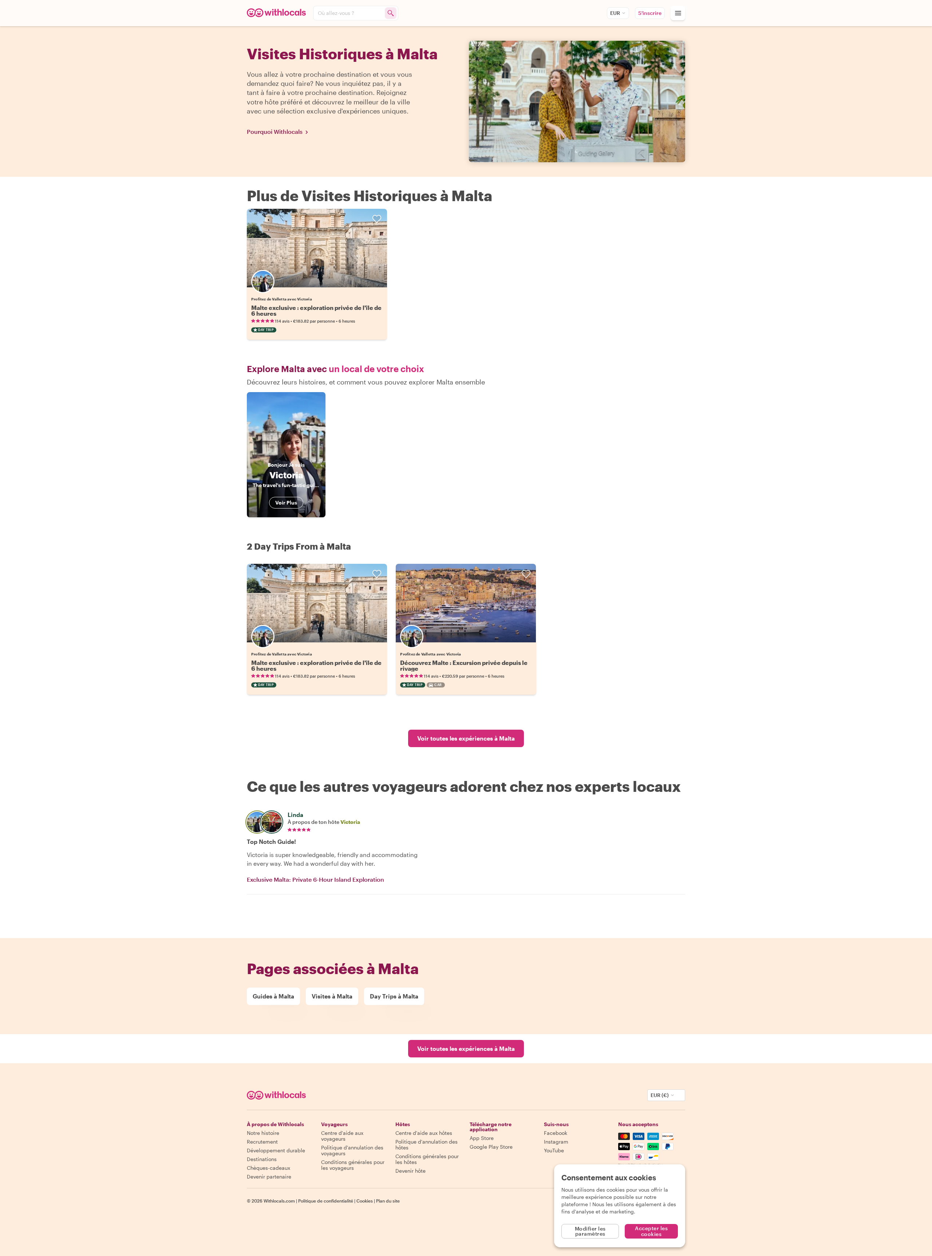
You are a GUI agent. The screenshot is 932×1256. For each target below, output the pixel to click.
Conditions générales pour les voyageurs (352, 1165)
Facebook (555, 1133)
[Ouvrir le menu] (678, 13)
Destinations (262, 1159)
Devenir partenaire (269, 1176)
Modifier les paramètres (590, 1231)
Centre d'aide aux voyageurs (342, 1136)
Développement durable (276, 1150)
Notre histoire (263, 1133)
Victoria (350, 822)
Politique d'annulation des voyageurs (352, 1150)
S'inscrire (650, 13)
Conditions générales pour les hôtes (427, 1159)
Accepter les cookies (651, 1231)
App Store (482, 1138)
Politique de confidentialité (325, 1200)
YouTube (554, 1150)
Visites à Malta (332, 996)
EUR (615, 13)
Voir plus (286, 502)
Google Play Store (491, 1147)
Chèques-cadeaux (268, 1168)
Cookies (364, 1200)
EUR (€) (660, 1095)
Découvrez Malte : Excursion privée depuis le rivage (464, 665)
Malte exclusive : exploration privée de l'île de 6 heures (316, 310)
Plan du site (388, 1200)
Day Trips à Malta (394, 996)
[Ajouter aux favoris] (377, 219)
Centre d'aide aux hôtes (423, 1133)
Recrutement (262, 1142)
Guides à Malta (273, 996)
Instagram (556, 1142)
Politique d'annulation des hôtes (426, 1145)
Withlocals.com (279, 1200)
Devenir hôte (410, 1171)
